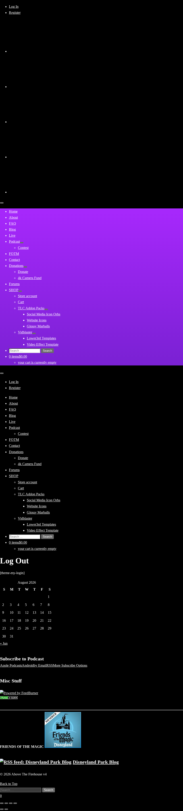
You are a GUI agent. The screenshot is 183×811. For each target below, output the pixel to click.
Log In (14, 6)
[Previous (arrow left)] (2, 809)
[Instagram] (42, 122)
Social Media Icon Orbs (43, 314)
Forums (14, 284)
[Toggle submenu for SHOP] (20, 291)
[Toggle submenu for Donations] (25, 267)
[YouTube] (42, 87)
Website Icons (36, 320)
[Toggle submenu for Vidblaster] (34, 333)
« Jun (4, 643)
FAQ (12, 223)
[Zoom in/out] (15, 803)
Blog (12, 229)
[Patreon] (42, 192)
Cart (21, 302)
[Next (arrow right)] (6, 809)
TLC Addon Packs (31, 308)
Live (12, 235)
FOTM (14, 254)
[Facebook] (42, 157)
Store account (27, 296)
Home (13, 211)
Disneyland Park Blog (96, 762)
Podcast (14, 241)
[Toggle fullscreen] (10, 803)
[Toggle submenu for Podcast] (21, 242)
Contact (14, 260)
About (13, 217)
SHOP (13, 290)
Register (15, 12)
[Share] (6, 803)
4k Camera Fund (30, 278)
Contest (23, 248)
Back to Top (8, 784)
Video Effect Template (42, 344)
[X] (42, 51)
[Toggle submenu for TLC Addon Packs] (46, 309)
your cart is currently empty (37, 362)
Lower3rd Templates (41, 338)
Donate (23, 272)
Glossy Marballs (38, 326)
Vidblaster (25, 332)
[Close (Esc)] (2, 803)
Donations (16, 266)
